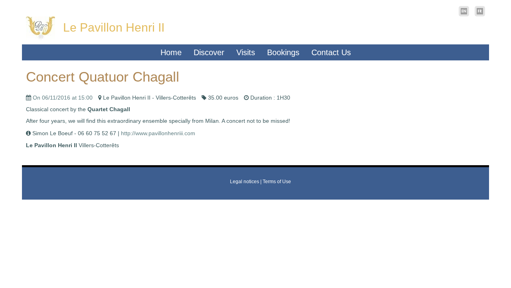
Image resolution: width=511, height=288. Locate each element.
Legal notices (244, 181)
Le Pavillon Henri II (113, 27)
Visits (245, 52)
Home (171, 52)
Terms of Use (277, 181)
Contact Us (331, 52)
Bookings (283, 52)
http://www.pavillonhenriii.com (158, 133)
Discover (209, 52)
